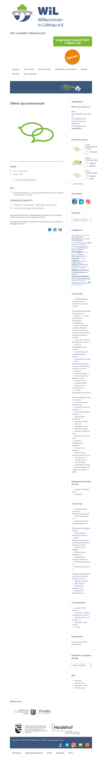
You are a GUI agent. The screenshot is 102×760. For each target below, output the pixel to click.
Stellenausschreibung (79, 283)
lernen (22, 208)
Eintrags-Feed (80, 683)
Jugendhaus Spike (81, 421)
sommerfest (75, 280)
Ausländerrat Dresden (83, 359)
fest (85, 256)
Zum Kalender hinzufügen (25, 179)
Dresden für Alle (80, 381)
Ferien (81, 254)
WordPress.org (80, 688)
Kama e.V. (78, 424)
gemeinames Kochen (79, 262)
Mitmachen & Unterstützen (66, 69)
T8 (89, 282)
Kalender (15, 74)
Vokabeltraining (78, 284)
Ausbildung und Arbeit (83, 246)
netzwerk (84, 270)
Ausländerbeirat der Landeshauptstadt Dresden (80, 354)
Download (60, 753)
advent (73, 235)
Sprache (28, 208)
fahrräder (85, 252)
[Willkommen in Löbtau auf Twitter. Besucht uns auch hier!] (82, 204)
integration (79, 263)
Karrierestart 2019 (76, 268)
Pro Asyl (77, 627)
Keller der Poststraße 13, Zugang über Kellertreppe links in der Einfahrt (38, 192)
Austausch (74, 248)
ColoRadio (78, 494)
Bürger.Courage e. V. (82, 373)
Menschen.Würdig (81, 581)
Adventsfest (87, 235)
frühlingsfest (83, 258)
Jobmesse (75, 266)
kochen (83, 268)
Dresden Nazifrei (81, 383)
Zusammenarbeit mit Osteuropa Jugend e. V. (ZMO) (80, 469)
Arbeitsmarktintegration (79, 243)
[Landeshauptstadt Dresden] (32, 719)
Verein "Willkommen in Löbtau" (46, 205)
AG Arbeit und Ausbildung (77, 238)
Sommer (75, 274)
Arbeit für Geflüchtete (81, 240)
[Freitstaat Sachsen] (30, 734)
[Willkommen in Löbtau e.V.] (38, 29)
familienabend (75, 254)
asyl (89, 242)
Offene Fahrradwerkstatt (91, 159)
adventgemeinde (79, 235)
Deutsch (16, 208)
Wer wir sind (29, 69)
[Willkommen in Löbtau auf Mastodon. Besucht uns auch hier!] (81, 747)
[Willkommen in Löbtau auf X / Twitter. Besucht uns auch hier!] (68, 747)
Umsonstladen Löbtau (82, 465)
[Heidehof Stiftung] (65, 734)
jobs (80, 266)
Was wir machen (44, 69)
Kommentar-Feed (81, 685)
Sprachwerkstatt (38, 208)
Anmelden (78, 681)
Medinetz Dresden (81, 429)
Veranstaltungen (28, 205)
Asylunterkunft (75, 244)
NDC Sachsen (79, 583)
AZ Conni (78, 371)
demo (81, 249)
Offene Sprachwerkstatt (91, 172)
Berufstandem (82, 248)
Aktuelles (16, 69)
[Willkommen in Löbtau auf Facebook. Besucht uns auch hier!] (75, 204)
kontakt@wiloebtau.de (55, 740)
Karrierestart (85, 266)
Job (86, 264)
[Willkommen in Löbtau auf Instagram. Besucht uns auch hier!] (89, 204)
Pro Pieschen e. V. (81, 458)
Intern (70, 753)
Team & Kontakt (30, 74)
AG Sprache (17, 205)
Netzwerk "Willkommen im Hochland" (78, 443)
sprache (82, 280)
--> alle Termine (77, 184)
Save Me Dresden (81, 460)
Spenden (72, 57)
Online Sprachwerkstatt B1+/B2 (91, 147)
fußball (75, 260)
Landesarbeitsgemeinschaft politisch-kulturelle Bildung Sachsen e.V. (81, 576)
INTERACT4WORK (78, 264)
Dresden (77, 252)
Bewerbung (75, 249)
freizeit (75, 258)
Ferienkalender (78, 256)
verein (73, 284)
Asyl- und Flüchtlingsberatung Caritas (79, 347)
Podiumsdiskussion (79, 272)
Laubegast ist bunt (81, 426)
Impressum (16, 753)
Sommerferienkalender (81, 278)
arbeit (83, 239)
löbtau (75, 270)
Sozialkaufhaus (80, 462)
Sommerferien (80, 276)
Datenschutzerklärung (34, 753)
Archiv (49, 753)
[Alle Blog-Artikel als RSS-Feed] (88, 747)
